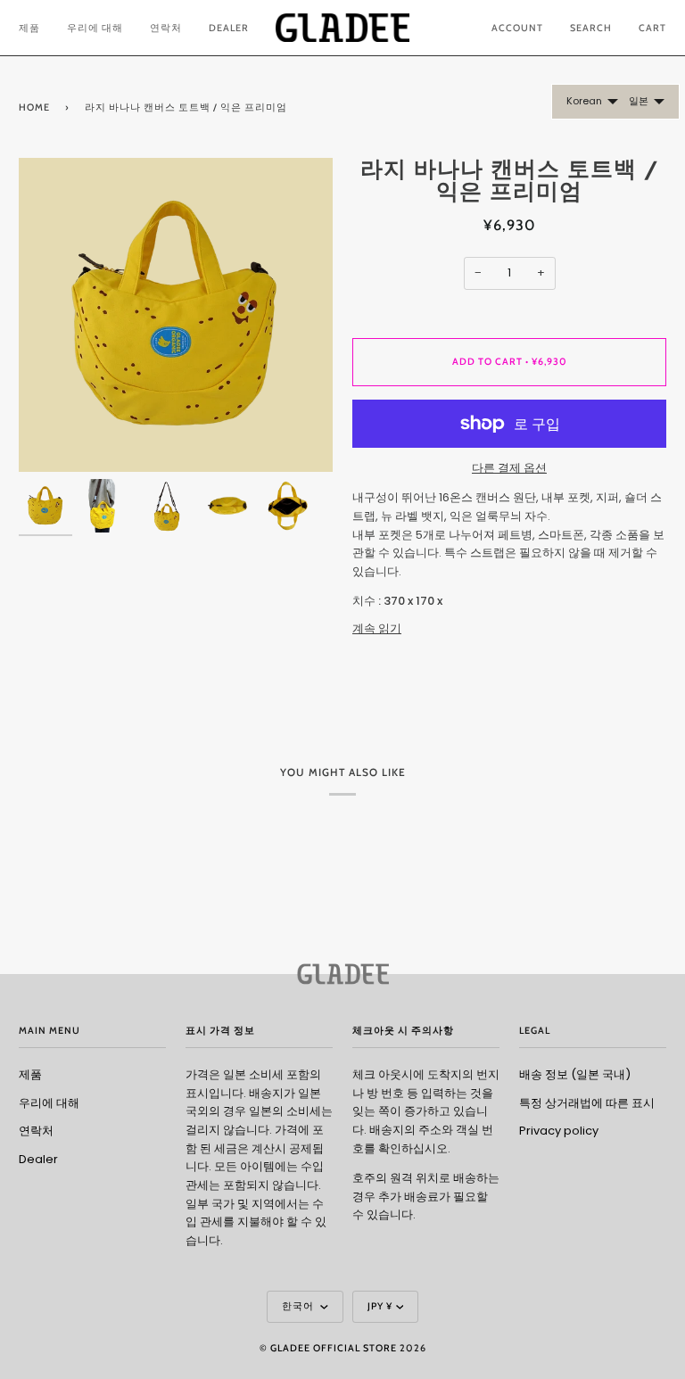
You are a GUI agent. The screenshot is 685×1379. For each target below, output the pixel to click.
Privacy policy (558, 1130)
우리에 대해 (49, 1102)
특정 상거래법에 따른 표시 (587, 1102)
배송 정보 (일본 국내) (575, 1074)
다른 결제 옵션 (509, 467)
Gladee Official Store (333, 1348)
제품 (30, 1074)
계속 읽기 (376, 628)
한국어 (299, 1306)
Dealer (38, 1159)
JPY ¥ (379, 1306)
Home (34, 107)
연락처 (36, 1130)
